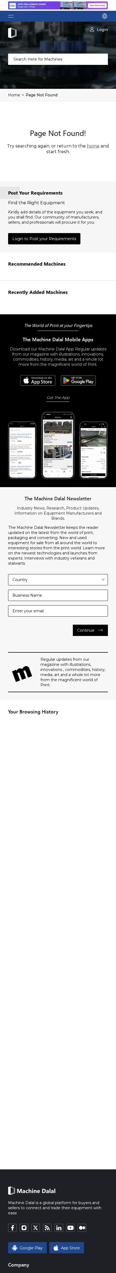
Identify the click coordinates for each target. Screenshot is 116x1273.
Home (14, 95)
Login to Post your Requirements (44, 238)
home (93, 146)
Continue (90, 630)
